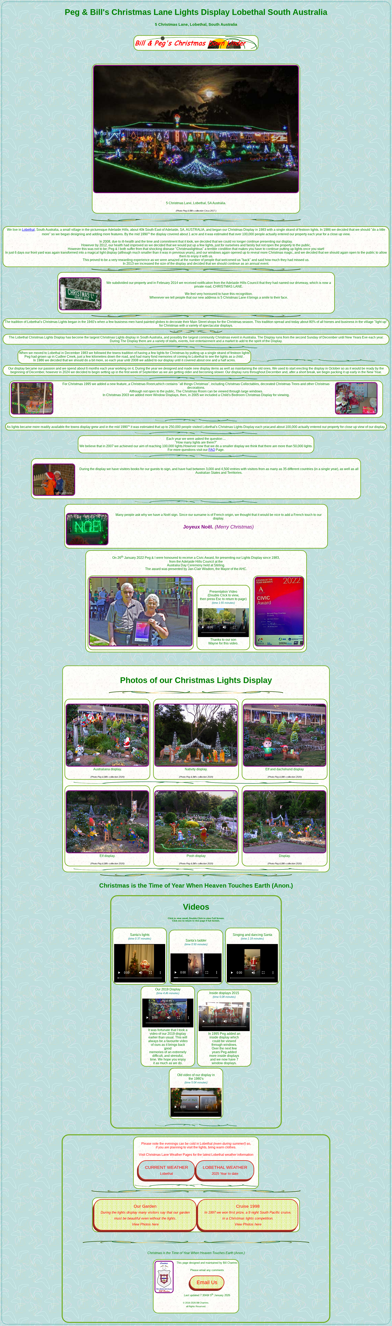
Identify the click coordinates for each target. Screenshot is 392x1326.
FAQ (211, 449)
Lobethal (28, 229)
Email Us (207, 1282)
